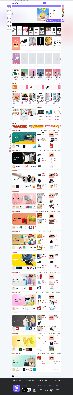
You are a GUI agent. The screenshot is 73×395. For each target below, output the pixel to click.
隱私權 (34, 389)
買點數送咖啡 (59, 333)
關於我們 (34, 386)
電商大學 (51, 386)
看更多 (60, 23)
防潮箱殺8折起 (58, 170)
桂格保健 (54, 231)
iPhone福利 (38, 170)
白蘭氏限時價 (44, 231)
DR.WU (55, 272)
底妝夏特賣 (39, 272)
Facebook (57, 388)
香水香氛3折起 (51, 272)
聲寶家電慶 (59, 150)
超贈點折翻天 (40, 386)
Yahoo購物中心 (16, 3)
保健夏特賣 (39, 231)
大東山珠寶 (50, 333)
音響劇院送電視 (54, 150)
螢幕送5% (50, 130)
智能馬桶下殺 (59, 191)
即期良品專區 (36, 211)
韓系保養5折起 (45, 272)
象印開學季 (40, 150)
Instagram (57, 389)
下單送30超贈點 (58, 353)
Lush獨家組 (52, 292)
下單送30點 (43, 353)
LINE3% (39, 353)
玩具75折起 (42, 292)
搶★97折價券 (47, 292)
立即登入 (57, 10)
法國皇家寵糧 (59, 211)
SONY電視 (45, 150)
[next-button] (60, 126)
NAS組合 (40, 130)
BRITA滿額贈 (48, 191)
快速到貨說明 (51, 390)
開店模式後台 (51, 389)
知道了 (59, 20)
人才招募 (45, 389)
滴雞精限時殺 (49, 231)
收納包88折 (53, 191)
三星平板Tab (48, 170)
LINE (56, 390)
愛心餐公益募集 (41, 211)
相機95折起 (43, 170)
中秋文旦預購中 (47, 211)
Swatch (54, 333)
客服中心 (45, 386)
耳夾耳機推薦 (53, 170)
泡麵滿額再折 (52, 353)
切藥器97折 (39, 191)
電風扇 (49, 150)
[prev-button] (12, 126)
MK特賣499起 (45, 333)
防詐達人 (54, 130)
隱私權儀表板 (35, 392)
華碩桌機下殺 (45, 130)
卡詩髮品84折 (37, 292)
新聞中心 (57, 386)
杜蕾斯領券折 (59, 231)
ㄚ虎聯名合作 (46, 390)
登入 (49, 3)
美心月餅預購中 (53, 211)
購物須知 (34, 391)
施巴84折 (59, 272)
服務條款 (34, 390)
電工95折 (44, 191)
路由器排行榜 (59, 130)
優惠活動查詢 (40, 389)
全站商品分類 (51, 391)
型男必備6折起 (39, 333)
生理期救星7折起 (58, 292)
